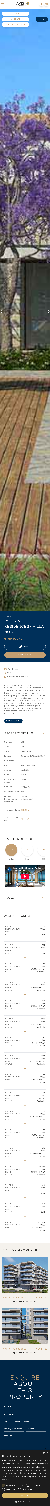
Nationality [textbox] (30, 1429)
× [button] (47, 1453)
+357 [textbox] (6, 1422)
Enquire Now (24, 655)
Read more (14, 1480)
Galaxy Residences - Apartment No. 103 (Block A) (25, 1350)
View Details (25, 1278)
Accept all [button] (25, 1495)
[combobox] (8, 1422)
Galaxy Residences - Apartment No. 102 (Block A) (25, 1299)
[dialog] (25, 1478)
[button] (25, 1501)
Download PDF (13, 721)
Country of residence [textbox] (13, 1429)
